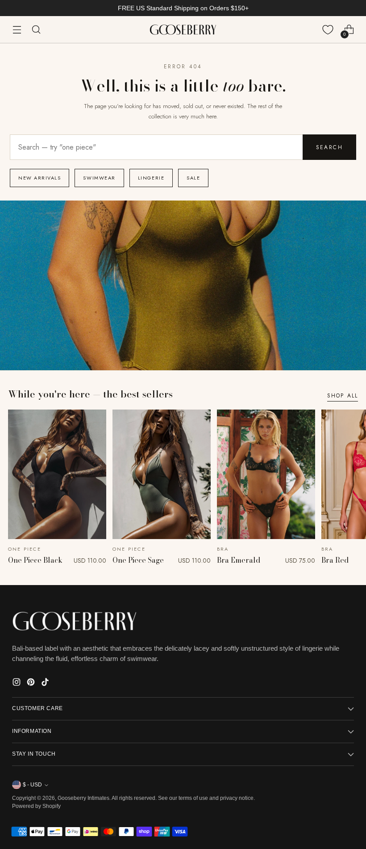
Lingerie (151, 177)
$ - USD (32, 785)
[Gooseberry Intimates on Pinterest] (31, 683)
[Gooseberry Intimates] (183, 30)
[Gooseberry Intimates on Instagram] (17, 683)
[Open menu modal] (17, 30)
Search (329, 147)
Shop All (342, 396)
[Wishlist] (328, 30)
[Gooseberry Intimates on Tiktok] (46, 683)
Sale (193, 177)
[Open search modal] (36, 30)
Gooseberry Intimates (83, 798)
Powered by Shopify (36, 806)
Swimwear (99, 177)
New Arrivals (39, 177)
